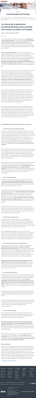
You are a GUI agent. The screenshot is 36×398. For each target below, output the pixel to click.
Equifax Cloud (24, 375)
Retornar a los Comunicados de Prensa (9, 360)
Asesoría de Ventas (31, 370)
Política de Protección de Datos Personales (11, 382)
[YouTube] (33, 383)
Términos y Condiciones (21, 382)
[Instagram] (29, 383)
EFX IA (23, 376)
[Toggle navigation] (35, 1)
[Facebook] (31, 383)
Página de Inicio (3, 370)
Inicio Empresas (10, 370)
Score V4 (9, 377)
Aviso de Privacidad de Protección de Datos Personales (16, 384)
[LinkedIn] (34, 383)
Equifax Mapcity (10, 376)
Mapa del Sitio (2, 382)
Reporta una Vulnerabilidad (4, 384)
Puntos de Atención (31, 376)
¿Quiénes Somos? (24, 371)
